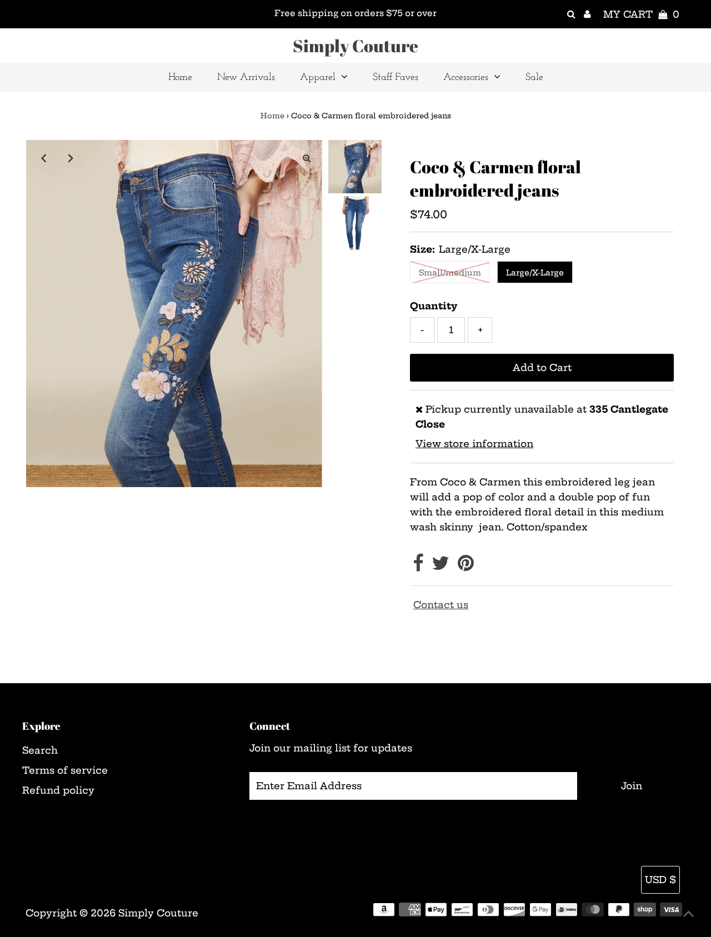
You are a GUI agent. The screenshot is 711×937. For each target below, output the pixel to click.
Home (272, 115)
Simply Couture (355, 45)
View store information (474, 443)
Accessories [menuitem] (465, 78)
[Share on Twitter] (440, 566)
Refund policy (58, 790)
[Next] (71, 158)
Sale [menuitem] (534, 78)
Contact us (440, 604)
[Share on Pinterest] (466, 566)
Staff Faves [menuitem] (395, 78)
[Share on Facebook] (418, 566)
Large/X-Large (535, 273)
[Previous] (44, 158)
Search (40, 750)
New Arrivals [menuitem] (246, 78)
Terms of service (65, 770)
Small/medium (450, 273)
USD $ (660, 879)
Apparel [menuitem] (318, 78)
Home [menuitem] (180, 78)
